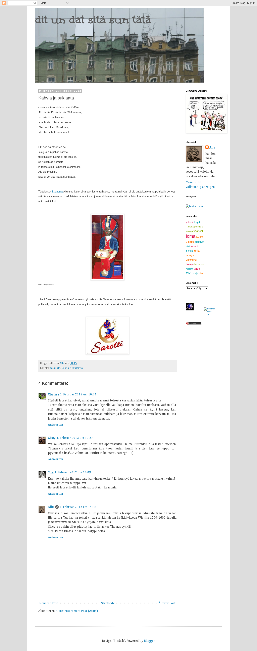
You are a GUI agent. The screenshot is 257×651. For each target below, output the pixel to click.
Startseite (108, 603)
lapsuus (199, 264)
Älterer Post (166, 603)
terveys (190, 255)
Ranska (190, 226)
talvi (188, 273)
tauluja (190, 264)
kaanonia (57, 191)
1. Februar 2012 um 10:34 (78, 394)
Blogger (149, 641)
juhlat (197, 250)
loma (190, 236)
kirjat (197, 222)
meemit (189, 269)
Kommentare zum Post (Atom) (77, 611)
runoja (195, 273)
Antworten (55, 424)
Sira (50, 472)
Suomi (200, 236)
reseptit (195, 246)
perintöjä (198, 226)
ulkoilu (190, 241)
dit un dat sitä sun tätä (93, 19)
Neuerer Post (48, 603)
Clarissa (53, 394)
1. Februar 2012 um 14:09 (73, 472)
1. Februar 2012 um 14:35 (78, 507)
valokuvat (191, 259)
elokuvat (199, 242)
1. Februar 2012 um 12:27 (75, 438)
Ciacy (51, 438)
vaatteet (198, 230)
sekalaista (76, 368)
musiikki (54, 368)
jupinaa (189, 231)
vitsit (188, 246)
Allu (51, 507)
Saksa (65, 368)
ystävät (190, 222)
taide (197, 268)
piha (201, 273)
